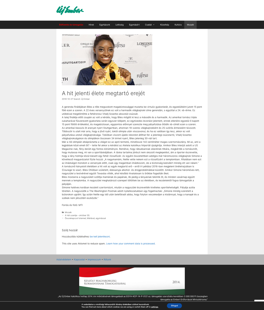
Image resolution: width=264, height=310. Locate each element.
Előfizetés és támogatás (71, 24)
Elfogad (174, 305)
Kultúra (178, 24)
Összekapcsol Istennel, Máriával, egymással (85, 218)
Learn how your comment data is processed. (131, 243)
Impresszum (94, 259)
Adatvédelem (63, 259)
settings (154, 307)
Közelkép (164, 24)
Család (148, 24)
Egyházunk (104, 24)
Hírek (91, 24)
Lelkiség (120, 24)
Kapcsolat (79, 259)
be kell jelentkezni (100, 236)
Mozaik (190, 24)
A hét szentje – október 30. (77, 215)
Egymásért (134, 24)
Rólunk (107, 259)
